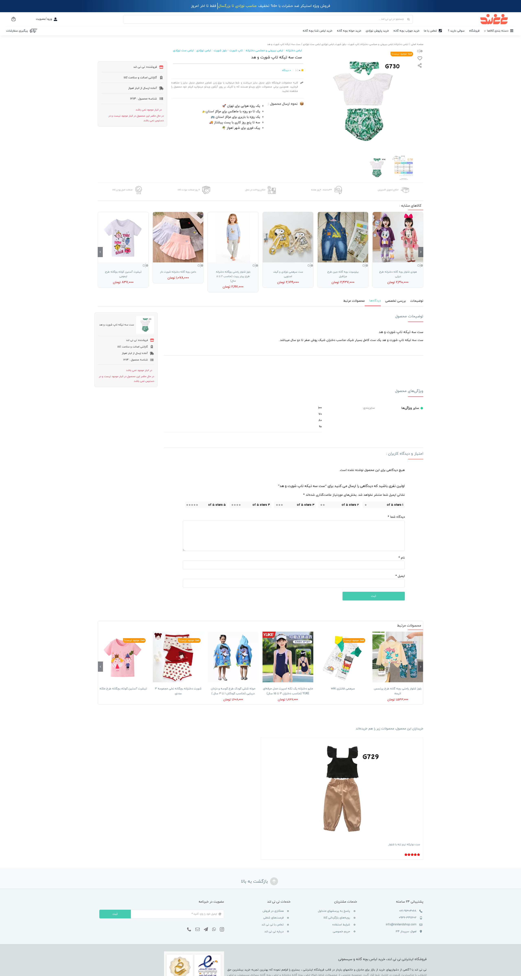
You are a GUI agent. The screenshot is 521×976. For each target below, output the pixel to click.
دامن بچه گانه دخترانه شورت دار (178, 272)
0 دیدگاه (286, 70)
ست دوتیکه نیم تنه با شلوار (404, 844)
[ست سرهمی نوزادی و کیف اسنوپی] (288, 237)
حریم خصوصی (341, 931)
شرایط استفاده (341, 925)
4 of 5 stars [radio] (261, 505)
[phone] (189, 929)
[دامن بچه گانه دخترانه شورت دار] (178, 237)
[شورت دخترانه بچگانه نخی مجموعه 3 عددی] (178, 657)
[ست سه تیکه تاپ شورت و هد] (363, 101)
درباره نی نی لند (274, 931)
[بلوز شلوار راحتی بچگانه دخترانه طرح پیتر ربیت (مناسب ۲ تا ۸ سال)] (233, 237)
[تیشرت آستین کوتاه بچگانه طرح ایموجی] (123, 237)
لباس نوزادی (203, 50)
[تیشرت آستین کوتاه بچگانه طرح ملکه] (123, 657)
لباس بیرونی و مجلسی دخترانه (264, 50)
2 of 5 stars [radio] (350, 505)
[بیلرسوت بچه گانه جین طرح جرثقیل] (343, 237)
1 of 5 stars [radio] (395, 505)
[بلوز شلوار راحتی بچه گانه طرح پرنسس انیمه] (397, 657)
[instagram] (222, 929)
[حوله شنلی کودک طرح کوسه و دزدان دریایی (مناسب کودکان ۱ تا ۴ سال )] (233, 657)
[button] (420, 252)
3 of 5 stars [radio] (305, 505)
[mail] (197, 929)
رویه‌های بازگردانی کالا (336, 918)
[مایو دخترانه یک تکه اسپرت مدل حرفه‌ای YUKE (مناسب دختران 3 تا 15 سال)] (288, 657)
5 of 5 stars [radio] (217, 505)
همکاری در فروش (273, 911)
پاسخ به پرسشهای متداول (334, 911)
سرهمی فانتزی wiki (343, 689)
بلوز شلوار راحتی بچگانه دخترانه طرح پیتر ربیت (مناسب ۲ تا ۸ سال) (233, 276)
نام (401, 558)
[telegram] (206, 929)
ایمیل (400, 576)
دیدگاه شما (396, 517)
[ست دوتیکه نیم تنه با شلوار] (342, 788)
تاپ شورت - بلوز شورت (228, 50)
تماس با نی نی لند (273, 925)
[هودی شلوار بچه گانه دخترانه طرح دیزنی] (398, 237)
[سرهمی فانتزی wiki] (342, 657)
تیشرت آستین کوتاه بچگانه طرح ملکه (123, 689)
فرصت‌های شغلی (273, 918)
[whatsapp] (214, 929)
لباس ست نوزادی (183, 50)
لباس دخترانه (294, 50)
